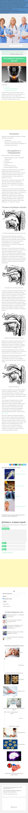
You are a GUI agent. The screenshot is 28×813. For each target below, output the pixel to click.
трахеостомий (5, 413)
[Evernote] (18, 464)
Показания (7, 87)
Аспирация (17, 496)
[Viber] (20, 464)
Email (3, 546)
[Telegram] (25, 464)
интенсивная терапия (6, 516)
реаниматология (14, 516)
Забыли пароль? (7, 606)
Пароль (4, 596)
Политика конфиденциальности (10, 794)
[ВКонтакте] (10, 464)
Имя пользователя (7, 593)
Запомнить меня (8, 598)
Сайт (3, 549)
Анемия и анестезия (19, 485)
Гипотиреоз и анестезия (20, 506)
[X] (16, 464)
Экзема (21, 652)
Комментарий (5, 528)
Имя (3, 543)
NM (19, 63)
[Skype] (23, 464)
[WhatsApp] (21, 464)
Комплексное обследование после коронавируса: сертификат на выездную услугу (15, 627)
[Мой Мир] (14, 464)
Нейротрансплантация (14, 761)
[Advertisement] (14, 115)
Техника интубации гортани (11, 90)
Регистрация (6, 604)
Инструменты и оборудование (11, 88)
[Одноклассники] (12, 464)
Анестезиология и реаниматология (15, 514)
